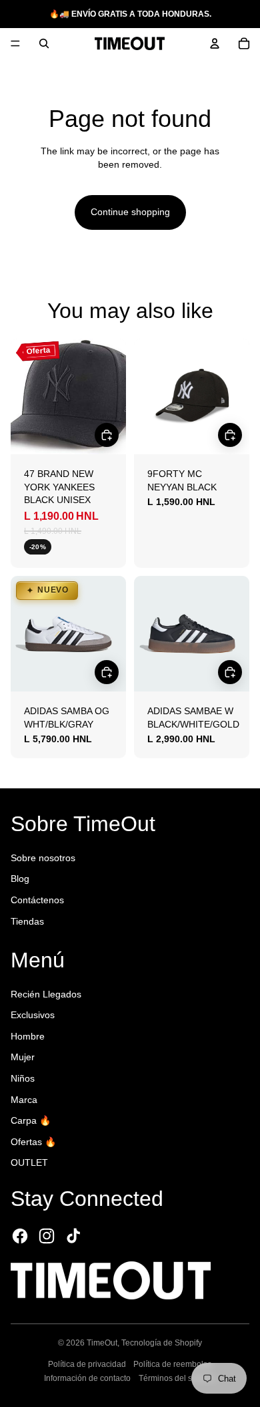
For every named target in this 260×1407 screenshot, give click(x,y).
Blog (20, 878)
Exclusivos (33, 1014)
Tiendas (27, 921)
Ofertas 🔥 (33, 1141)
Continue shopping (130, 211)
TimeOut (102, 1343)
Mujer (23, 1057)
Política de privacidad (87, 1364)
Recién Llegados (46, 994)
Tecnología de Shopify (161, 1343)
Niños (23, 1078)
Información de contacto (87, 1378)
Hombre (28, 1036)
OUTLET (29, 1162)
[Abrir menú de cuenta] (214, 43)
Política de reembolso (172, 1364)
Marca (24, 1099)
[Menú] (15, 43)
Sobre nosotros (43, 857)
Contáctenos (37, 900)
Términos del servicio (177, 1378)
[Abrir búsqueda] (44, 43)
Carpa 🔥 (31, 1120)
